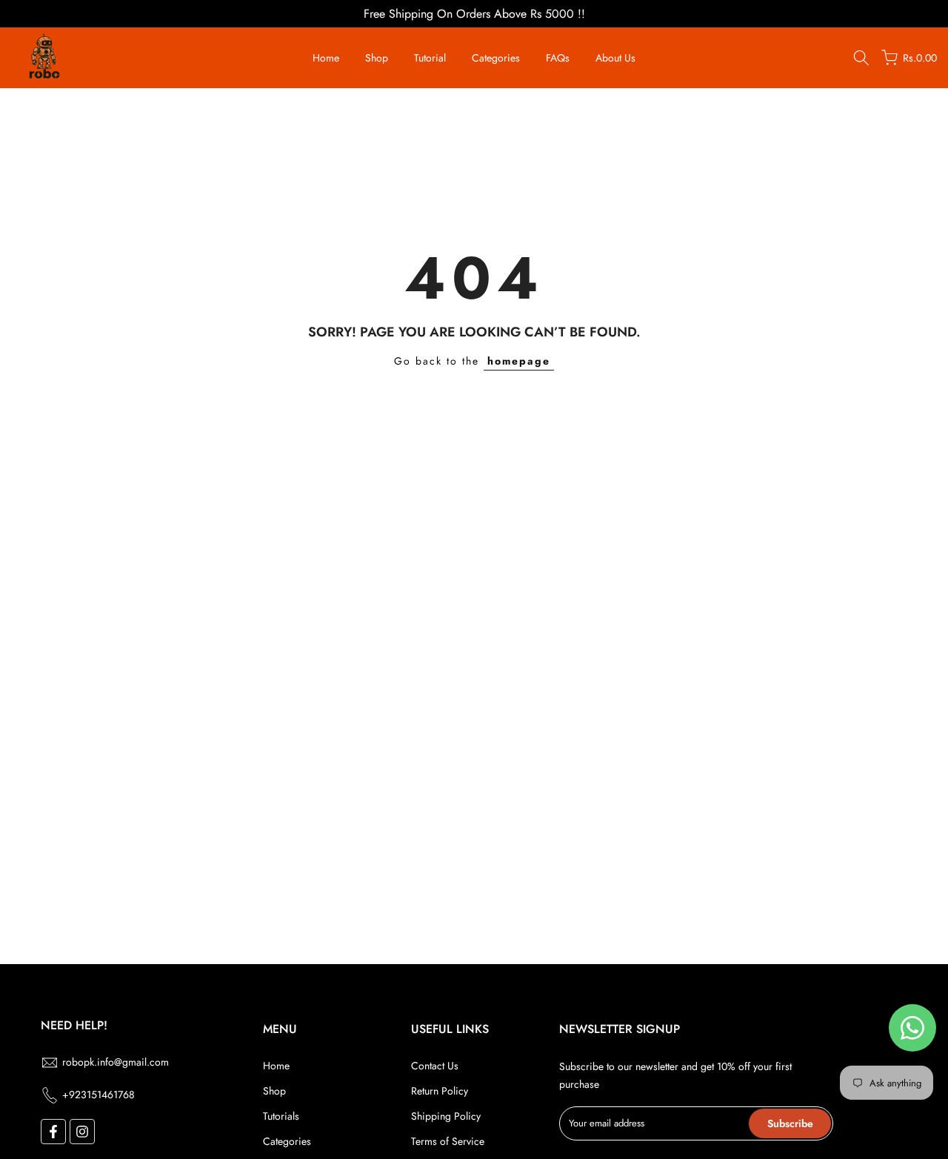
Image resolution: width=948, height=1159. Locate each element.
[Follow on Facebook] (53, 1131)
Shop (376, 57)
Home (326, 57)
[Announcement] (474, 14)
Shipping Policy (446, 1116)
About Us (615, 57)
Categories (496, 57)
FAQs (558, 57)
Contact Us (434, 1065)
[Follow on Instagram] (82, 1131)
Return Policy (439, 1090)
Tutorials (281, 1116)
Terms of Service (447, 1141)
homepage (518, 360)
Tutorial (430, 57)
